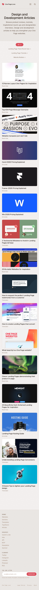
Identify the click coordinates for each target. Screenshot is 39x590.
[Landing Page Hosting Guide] (19, 422)
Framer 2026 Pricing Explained (14, 188)
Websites (5, 517)
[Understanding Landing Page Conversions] (19, 448)
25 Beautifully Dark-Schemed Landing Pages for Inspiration (17, 406)
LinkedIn (5, 560)
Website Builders (20, 57)
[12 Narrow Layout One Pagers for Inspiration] (19, 72)
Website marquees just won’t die (14, 136)
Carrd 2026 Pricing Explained (13, 162)
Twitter (4, 555)
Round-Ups (5, 86)
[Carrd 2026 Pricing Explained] (19, 150)
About (35, 585)
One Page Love (10, 4)
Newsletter (5, 545)
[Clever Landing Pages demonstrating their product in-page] (19, 364)
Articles (4, 164)
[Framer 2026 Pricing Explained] (19, 176)
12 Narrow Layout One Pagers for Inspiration (19, 83)
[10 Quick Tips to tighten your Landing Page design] (19, 474)
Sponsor (4, 548)
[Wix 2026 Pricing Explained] (19, 202)
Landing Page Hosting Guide (13, 433)
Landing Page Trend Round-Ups (19, 49)
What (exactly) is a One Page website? (17, 350)
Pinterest (5, 563)
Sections (5, 519)
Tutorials (5, 245)
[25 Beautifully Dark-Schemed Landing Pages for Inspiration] (19, 393)
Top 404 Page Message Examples (15, 110)
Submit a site (6, 535)
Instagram (5, 558)
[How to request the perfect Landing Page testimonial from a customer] (19, 283)
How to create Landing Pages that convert (18, 324)
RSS (3, 565)
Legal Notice (21, 585)
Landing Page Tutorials (19, 53)
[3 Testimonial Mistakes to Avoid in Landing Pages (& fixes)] (19, 229)
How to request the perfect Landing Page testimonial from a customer (18, 296)
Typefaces (5, 525)
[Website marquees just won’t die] (19, 124)
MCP (3, 542)
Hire (3, 537)
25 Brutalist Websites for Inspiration (16, 269)
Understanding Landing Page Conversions (18, 460)
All (19, 45)
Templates (5, 522)
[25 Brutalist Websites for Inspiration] (19, 257)
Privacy (29, 585)
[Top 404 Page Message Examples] (19, 98)
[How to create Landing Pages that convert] (19, 312)
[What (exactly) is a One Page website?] (19, 338)
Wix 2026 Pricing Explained (12, 214)
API (3, 540)
